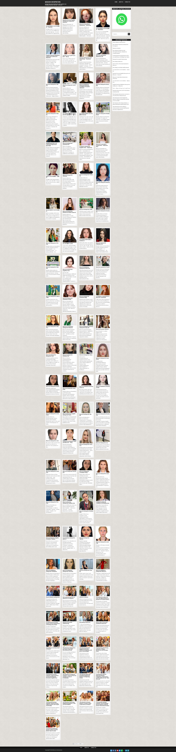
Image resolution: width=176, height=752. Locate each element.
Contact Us (127, 1)
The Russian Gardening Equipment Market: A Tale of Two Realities (69, 703)
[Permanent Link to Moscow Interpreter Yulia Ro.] (53, 107)
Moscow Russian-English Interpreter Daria (69, 414)
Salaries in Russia (83, 597)
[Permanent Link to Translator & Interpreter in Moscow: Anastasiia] (103, 290)
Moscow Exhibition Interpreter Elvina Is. (101, 571)
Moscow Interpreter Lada (52, 440)
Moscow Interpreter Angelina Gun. (68, 270)
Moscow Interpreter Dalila (85, 209)
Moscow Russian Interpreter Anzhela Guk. (69, 502)
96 (80, 743)
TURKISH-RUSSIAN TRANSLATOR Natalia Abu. (102, 502)
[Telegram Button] (126, 750)
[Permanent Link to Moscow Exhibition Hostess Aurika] (103, 380)
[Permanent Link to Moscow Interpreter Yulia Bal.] (53, 261)
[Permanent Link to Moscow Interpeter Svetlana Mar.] (86, 500)
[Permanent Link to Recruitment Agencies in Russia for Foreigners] (69, 591)
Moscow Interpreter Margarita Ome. (51, 355)
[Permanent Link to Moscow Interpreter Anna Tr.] (103, 466)
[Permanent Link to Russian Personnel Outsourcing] (69, 616)
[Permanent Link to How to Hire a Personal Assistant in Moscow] (103, 616)
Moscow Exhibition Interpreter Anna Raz (68, 571)
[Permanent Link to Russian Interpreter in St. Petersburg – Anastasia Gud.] (86, 50)
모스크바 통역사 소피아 (68, 243)
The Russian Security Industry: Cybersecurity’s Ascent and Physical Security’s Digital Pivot (52, 676)
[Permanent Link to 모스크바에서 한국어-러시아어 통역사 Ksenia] (86, 107)
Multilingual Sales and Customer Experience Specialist (51, 144)
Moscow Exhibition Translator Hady (84, 472)
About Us (121, 1)
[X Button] (111, 750)
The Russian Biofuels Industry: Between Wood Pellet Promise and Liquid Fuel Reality (52, 704)
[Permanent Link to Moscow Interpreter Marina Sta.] (103, 172)
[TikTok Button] (124, 750)
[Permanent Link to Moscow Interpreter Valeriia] (86, 532)
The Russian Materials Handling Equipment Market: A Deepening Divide (84, 676)
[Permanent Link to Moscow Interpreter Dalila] (86, 203)
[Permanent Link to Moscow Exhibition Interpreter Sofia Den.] (86, 261)
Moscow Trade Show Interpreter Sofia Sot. (68, 327)
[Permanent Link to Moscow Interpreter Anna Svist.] (69, 381)
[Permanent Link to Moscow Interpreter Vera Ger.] (53, 235)
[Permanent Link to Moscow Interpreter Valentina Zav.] (103, 235)
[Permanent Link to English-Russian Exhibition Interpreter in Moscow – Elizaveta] (53, 49)
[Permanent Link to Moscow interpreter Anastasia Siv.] (69, 137)
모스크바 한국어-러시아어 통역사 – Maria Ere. (102, 29)
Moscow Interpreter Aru (102, 442)
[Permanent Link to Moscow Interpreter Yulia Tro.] (53, 320)
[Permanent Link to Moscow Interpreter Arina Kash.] (69, 78)
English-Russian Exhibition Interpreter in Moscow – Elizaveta (53, 56)
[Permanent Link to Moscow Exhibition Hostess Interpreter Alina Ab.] (86, 320)
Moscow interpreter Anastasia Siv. (68, 144)
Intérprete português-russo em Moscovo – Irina (69, 442)
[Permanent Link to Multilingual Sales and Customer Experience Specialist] (53, 137)
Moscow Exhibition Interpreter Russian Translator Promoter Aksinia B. (84, 86)
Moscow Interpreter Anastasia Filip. (84, 297)
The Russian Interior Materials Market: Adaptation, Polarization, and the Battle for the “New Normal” (102, 677)
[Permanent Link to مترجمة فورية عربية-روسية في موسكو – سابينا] (69, 49)
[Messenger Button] (120, 750)
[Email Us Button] (128, 750)
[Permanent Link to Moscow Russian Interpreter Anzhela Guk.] (69, 496)
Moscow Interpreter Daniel (102, 267)
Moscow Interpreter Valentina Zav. (101, 243)
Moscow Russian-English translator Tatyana (52, 538)
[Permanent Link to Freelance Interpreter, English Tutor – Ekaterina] (86, 138)
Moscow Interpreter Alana (85, 354)
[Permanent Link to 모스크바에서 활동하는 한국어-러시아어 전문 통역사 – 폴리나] (69, 107)
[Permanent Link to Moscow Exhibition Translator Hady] (86, 465)
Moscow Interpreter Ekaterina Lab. (101, 56)
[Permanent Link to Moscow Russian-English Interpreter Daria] (69, 407)
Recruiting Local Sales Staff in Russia (121, 67)
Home (116, 1)
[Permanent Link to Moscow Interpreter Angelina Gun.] (69, 262)
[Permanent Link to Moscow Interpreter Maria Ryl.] (103, 78)
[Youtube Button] (117, 750)
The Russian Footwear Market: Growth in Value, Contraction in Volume (85, 703)
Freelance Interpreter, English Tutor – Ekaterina (85, 147)
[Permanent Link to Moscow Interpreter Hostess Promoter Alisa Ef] (69, 204)
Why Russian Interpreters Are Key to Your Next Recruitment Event (69, 649)
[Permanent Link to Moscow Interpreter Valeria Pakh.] (53, 290)
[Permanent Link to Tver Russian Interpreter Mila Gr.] (69, 532)
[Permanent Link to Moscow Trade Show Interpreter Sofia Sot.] (69, 320)
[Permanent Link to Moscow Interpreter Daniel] (103, 261)
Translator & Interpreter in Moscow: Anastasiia (102, 297)
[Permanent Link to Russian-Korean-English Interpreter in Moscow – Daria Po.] (69, 14)
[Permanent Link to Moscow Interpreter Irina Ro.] (86, 564)
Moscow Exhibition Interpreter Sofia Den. (84, 268)
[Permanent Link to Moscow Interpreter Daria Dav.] (53, 465)
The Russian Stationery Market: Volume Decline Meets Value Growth (52, 729)
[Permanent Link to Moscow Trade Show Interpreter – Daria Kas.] (86, 16)
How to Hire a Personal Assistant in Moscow (101, 623)
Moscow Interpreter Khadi (52, 386)
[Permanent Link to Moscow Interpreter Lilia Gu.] (53, 78)
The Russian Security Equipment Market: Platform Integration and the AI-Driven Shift (85, 649)
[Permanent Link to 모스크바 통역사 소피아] (69, 235)
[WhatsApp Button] (122, 750)
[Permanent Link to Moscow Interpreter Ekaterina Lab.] (103, 49)
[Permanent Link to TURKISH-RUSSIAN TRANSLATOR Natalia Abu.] (103, 496)
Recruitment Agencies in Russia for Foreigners (69, 598)
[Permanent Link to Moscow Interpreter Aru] (103, 435)
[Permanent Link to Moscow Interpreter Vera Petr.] (53, 496)
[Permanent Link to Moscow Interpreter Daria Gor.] (86, 436)
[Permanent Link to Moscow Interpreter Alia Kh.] (86, 407)
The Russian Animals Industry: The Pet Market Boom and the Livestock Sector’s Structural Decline (102, 704)
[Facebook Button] (113, 750)
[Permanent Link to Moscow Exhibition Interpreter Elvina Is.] (103, 564)
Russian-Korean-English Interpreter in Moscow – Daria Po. (69, 21)
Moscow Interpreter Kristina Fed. (68, 355)
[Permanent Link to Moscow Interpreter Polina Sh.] (86, 168)
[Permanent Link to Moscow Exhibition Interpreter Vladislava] (53, 564)
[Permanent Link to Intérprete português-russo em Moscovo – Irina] (69, 434)
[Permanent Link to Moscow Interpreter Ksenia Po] (103, 204)
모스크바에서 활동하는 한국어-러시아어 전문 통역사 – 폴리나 (69, 114)
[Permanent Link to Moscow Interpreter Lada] (53, 434)
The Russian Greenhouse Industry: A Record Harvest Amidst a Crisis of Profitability (69, 676)
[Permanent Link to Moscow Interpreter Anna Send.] (103, 350)
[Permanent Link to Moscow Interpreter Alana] (86, 349)
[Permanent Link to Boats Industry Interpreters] (53, 591)
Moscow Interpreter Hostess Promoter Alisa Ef (69, 212)
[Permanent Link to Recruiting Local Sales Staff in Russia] (53, 641)
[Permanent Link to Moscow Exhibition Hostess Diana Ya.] (86, 380)
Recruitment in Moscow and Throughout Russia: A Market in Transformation (102, 598)
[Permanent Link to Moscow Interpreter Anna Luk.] (103, 534)
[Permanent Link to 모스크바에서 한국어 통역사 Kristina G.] (86, 233)
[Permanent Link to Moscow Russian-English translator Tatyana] (53, 532)
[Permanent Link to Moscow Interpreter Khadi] (53, 380)
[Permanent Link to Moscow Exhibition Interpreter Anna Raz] (69, 564)
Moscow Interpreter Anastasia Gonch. (68, 299)
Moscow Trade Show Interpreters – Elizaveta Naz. (102, 145)
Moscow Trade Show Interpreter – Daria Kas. (85, 25)
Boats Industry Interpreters (53, 597)
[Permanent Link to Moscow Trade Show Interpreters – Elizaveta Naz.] (103, 137)
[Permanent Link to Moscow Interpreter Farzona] (69, 168)
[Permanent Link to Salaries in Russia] (86, 591)
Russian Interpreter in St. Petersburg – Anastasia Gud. (85, 59)
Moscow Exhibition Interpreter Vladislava (51, 571)
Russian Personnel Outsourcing (67, 623)
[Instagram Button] (115, 750)
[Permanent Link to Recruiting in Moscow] (86, 616)
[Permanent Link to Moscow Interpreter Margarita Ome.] (53, 349)
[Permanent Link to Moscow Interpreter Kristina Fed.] (69, 349)
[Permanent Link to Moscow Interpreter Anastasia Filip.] (86, 290)
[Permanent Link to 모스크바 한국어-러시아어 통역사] (53, 203)
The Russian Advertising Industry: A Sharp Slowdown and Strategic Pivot (102, 649)
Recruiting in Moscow (84, 622)
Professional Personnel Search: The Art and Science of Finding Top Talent (53, 623)
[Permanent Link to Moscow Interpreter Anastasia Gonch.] (69, 291)
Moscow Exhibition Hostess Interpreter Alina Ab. (86, 327)
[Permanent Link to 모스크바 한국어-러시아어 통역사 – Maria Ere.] (103, 18)
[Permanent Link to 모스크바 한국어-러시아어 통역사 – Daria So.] (53, 17)
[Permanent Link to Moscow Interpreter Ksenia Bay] (103, 407)
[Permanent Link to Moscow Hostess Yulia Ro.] (103, 321)
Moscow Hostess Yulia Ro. (102, 329)
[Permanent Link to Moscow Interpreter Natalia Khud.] (103, 107)
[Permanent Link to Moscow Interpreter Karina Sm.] (69, 465)
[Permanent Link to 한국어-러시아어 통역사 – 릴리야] (53, 169)
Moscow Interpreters (53, 2)
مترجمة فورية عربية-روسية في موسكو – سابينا (121, 88)
